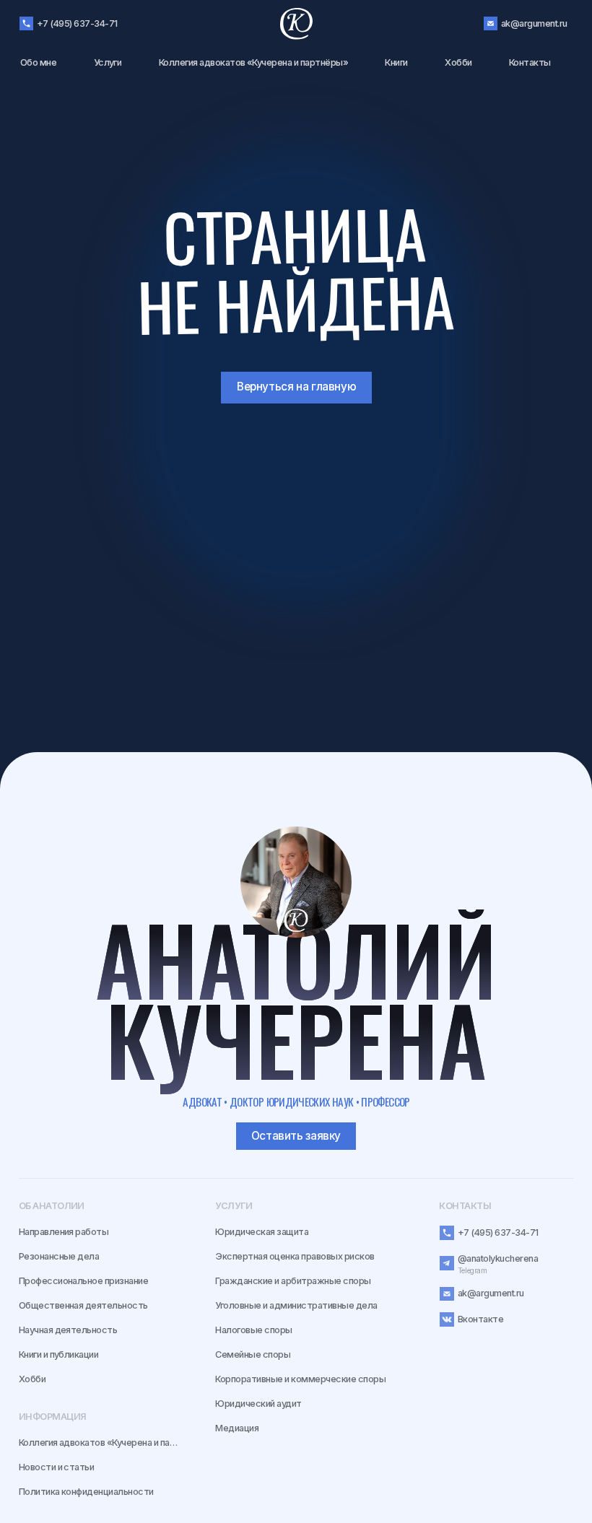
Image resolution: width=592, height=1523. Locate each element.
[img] (296, 882)
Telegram (472, 1270)
